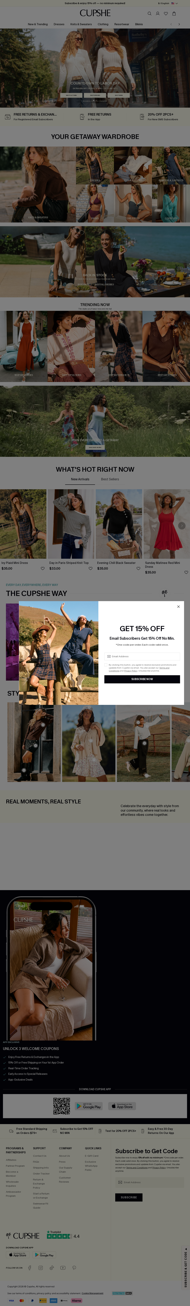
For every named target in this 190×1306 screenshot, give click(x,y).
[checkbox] (105, 664)
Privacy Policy (130, 670)
